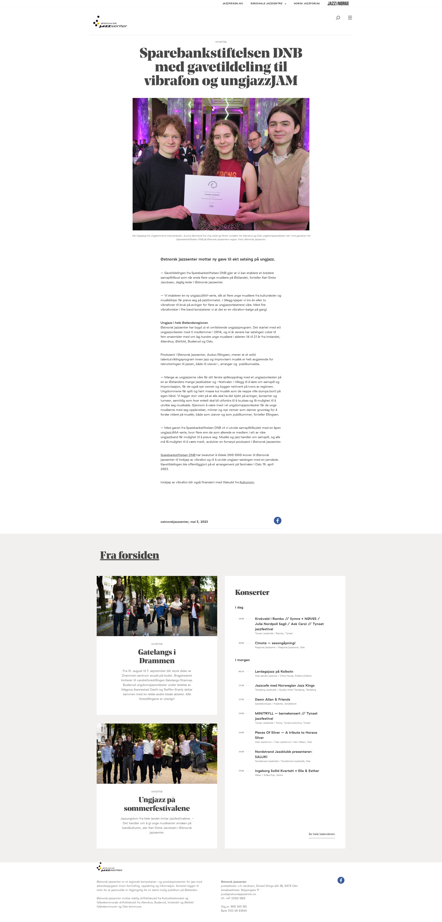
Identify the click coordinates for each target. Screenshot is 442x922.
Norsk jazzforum (307, 3)
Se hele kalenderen (322, 834)
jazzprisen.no (233, 3)
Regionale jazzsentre (266, 3)
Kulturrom (247, 482)
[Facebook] (341, 882)
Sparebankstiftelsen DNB (178, 455)
